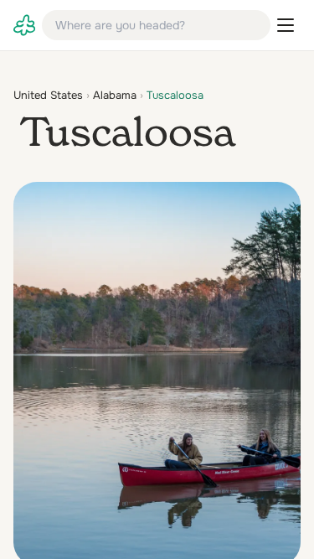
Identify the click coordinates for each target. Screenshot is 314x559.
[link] (24, 25)
